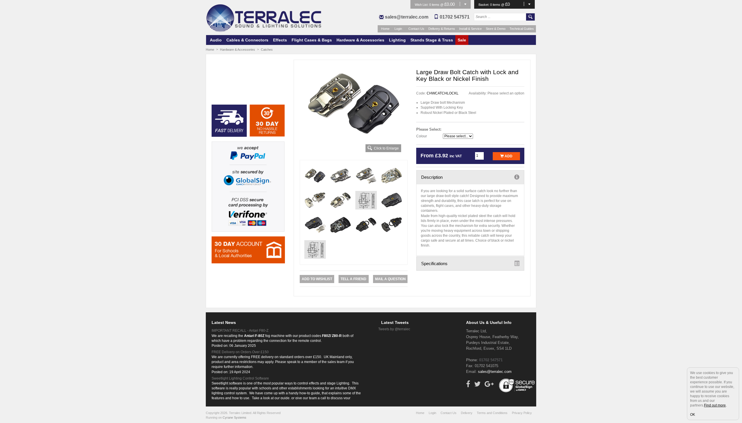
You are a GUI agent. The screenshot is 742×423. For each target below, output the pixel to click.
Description (432, 177)
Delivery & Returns (441, 28)
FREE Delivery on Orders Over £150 (240, 352)
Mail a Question (390, 279)
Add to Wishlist (317, 279)
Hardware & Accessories (360, 40)
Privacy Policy (522, 413)
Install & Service (470, 28)
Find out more (715, 405)
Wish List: (422, 4)
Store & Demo (495, 28)
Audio (216, 40)
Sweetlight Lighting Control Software (240, 378)
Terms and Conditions (492, 413)
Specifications (434, 263)
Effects (280, 40)
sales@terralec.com (406, 16)
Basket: (484, 4)
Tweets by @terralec (394, 329)
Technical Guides (522, 28)
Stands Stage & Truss (431, 40)
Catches (267, 49)
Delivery (466, 413)
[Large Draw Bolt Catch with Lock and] (353, 103)
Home (385, 28)
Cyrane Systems (234, 417)
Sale (462, 40)
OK (692, 415)
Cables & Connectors (247, 40)
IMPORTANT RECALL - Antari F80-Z (240, 331)
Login (398, 28)
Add (508, 156)
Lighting (397, 40)
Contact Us (416, 28)
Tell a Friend (353, 279)
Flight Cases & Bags (312, 40)
